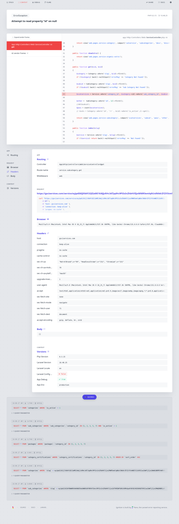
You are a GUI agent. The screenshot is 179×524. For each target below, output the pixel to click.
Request (10, 163)
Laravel (43, 507)
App (8, 151)
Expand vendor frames (22, 37)
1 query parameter (21, 413)
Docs (33, 507)
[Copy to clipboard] (164, 164)
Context (10, 184)
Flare (136, 507)
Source (23, 507)
